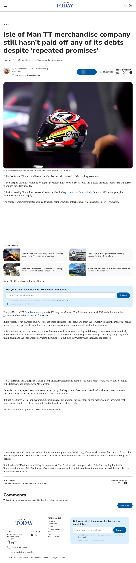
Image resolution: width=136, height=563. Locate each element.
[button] (5, 6)
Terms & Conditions (52, 522)
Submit (123, 295)
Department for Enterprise (76, 192)
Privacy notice (62, 300)
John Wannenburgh (35, 312)
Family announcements (54, 535)
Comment (125, 505)
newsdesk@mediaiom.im (22, 552)
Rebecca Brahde (20, 69)
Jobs (50, 531)
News (6, 25)
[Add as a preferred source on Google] (106, 72)
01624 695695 (20, 547)
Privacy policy (54, 529)
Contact (51, 526)
